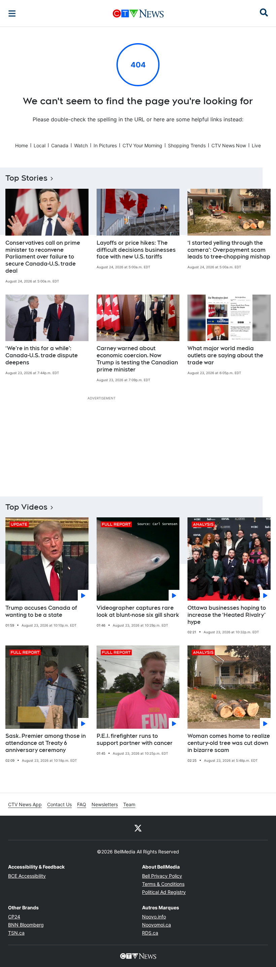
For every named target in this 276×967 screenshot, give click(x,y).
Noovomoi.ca (156, 925)
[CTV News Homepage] (138, 13)
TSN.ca (16, 933)
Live (256, 145)
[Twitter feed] (138, 828)
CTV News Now (228, 145)
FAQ (81, 804)
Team (129, 804)
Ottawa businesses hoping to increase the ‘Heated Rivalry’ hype (226, 615)
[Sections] (12, 13)
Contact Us (59, 804)
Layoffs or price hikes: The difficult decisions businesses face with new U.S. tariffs (136, 250)
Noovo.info (154, 916)
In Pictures (105, 145)
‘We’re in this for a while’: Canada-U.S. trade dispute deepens (41, 355)
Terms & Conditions (163, 884)
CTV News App (25, 804)
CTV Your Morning (142, 145)
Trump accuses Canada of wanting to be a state (41, 611)
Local (39, 145)
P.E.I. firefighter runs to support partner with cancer (135, 739)
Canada (59, 145)
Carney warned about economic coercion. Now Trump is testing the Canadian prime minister (137, 358)
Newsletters (105, 804)
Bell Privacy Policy (162, 876)
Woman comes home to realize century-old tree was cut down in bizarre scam (228, 743)
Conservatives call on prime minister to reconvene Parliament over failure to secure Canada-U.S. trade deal (42, 257)
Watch (81, 145)
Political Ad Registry (164, 892)
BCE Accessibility (27, 876)
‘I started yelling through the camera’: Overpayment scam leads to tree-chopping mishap (228, 250)
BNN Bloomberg (26, 925)
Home (21, 145)
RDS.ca (150, 933)
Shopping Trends (187, 145)
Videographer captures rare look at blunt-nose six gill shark (138, 611)
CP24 (14, 916)
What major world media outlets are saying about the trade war (225, 355)
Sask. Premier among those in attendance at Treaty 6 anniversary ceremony (45, 743)
